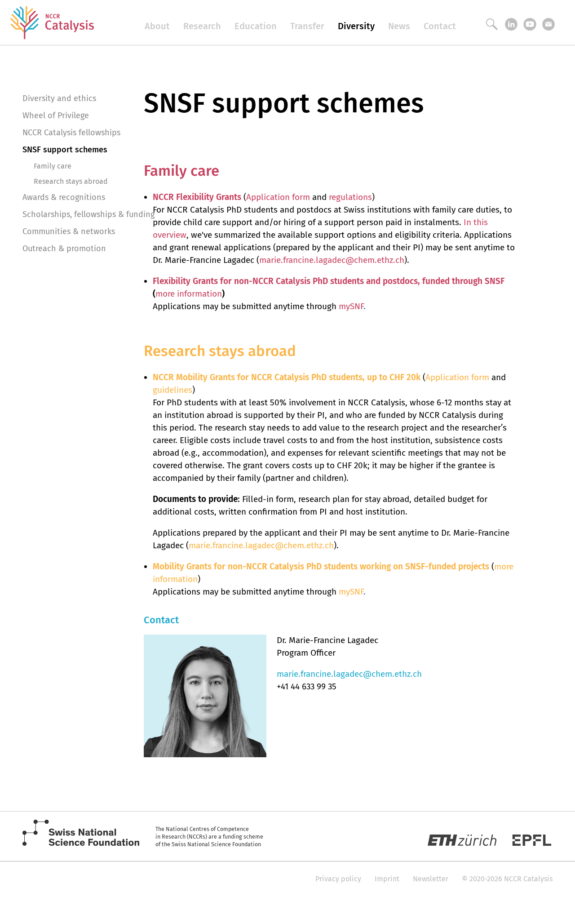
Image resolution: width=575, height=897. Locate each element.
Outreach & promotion (64, 248)
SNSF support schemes (64, 150)
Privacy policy (338, 879)
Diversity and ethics (59, 98)
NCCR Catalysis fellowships (71, 133)
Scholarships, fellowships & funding (88, 214)
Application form (278, 197)
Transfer (307, 26)
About (157, 26)
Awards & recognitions (63, 197)
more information (188, 294)
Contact (440, 26)
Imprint (387, 879)
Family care (52, 166)
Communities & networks (68, 231)
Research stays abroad (71, 181)
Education (255, 26)
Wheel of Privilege (55, 115)
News (399, 26)
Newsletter (430, 879)
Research (202, 26)
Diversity (356, 26)
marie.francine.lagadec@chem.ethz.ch (331, 260)
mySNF (351, 306)
